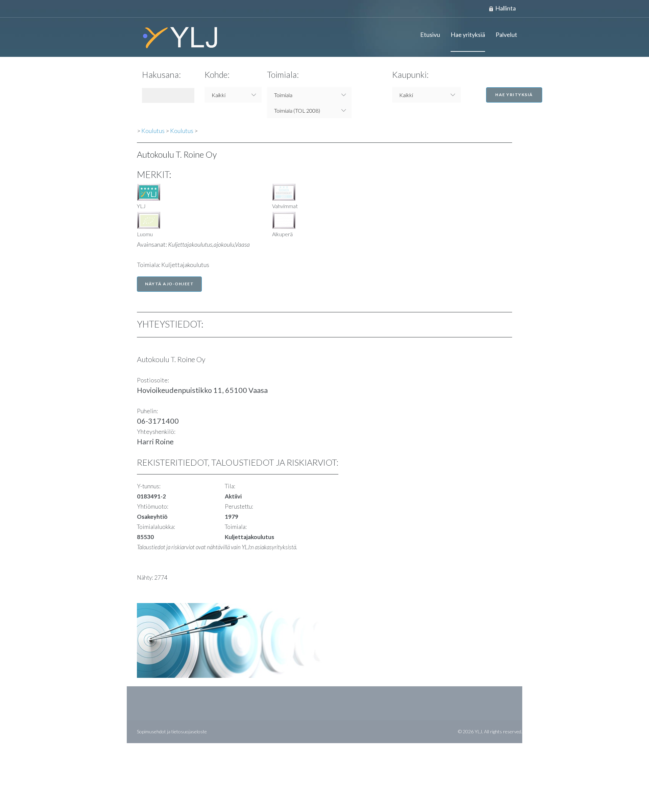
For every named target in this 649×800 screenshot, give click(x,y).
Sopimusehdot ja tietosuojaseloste (172, 731)
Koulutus (153, 130)
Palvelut (506, 34)
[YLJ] (177, 37)
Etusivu (430, 34)
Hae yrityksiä (468, 34)
